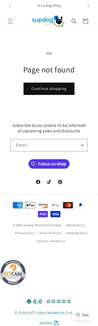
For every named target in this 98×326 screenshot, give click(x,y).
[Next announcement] (88, 6)
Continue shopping (49, 88)
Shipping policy (77, 233)
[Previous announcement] (9, 6)
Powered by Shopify (48, 225)
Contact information (51, 241)
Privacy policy (24, 233)
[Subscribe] (81, 145)
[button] (10, 21)
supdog (29, 225)
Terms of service (50, 233)
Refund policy (75, 225)
